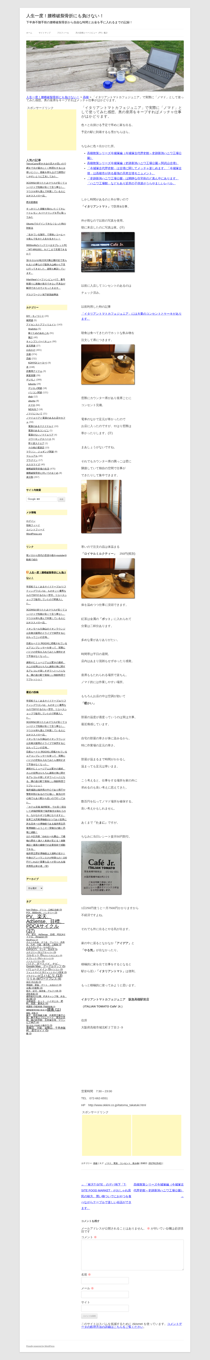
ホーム (29, 33)
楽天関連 (30, 345)
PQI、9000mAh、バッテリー (41, 913)
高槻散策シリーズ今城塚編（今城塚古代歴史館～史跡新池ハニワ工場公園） (159, 1190)
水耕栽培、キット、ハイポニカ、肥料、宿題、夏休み (44, 1002)
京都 (28, 354)
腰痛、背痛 (32, 1013)
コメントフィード (35, 529)
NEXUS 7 (33, 409)
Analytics (32, 328)
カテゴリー (33, 952)
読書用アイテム (34, 371)
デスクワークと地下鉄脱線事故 (42, 294)
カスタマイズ (33, 464)
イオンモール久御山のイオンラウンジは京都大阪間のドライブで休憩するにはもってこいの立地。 (45, 633)
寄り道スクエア (36, 443)
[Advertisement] (106, 1135)
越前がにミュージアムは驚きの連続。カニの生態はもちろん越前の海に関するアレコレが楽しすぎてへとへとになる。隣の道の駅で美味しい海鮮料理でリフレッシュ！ (45, 671)
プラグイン (32, 460)
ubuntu (31, 400)
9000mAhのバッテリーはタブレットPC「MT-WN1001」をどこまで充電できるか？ (46, 249)
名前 (86, 1274)
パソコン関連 (35, 392)
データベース (47, 958)
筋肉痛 (40, 1006)
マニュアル (32, 456)
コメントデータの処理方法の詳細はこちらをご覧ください (131, 1325)
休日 (30, 982)
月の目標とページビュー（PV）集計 (91, 33)
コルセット (34, 955)
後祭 (38, 988)
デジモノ (30, 379)
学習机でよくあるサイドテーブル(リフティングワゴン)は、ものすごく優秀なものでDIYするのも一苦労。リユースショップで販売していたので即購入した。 (46, 595)
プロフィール (63, 33)
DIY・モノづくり (35, 316)
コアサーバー (48, 952)
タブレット (33, 958)
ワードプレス (50, 978)
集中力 (47, 1025)
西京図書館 (32, 202)
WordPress (32, 940)
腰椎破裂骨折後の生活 (37, 468)
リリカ (33, 978)
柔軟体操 (32, 994)
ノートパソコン (35, 961)
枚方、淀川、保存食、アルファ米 (43, 991)
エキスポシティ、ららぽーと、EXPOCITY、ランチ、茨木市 (41, 948)
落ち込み (31, 1025)
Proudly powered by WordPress (40, 1346)
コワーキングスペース (39, 439)
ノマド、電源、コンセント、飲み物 (122, 1163)
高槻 (95, 1163)
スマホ (31, 405)
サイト (85, 1302)
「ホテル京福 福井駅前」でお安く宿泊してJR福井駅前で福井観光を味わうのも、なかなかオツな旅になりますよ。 (46, 811)
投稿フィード (33, 525)
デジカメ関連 (35, 388)
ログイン (30, 521)
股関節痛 (50, 1007)
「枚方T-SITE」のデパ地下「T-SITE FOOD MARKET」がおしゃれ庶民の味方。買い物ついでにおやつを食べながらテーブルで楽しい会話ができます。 (106, 1196)
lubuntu (32, 384)
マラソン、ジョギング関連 (40, 451)
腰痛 (54, 1009)
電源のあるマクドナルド (40, 426)
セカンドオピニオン (52, 955)
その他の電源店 (36, 447)
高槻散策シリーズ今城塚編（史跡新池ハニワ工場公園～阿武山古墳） (133, 163)
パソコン (57, 969)
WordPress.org (34, 533)
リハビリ (51, 975)
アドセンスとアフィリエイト (41, 324)
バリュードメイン (38, 969)
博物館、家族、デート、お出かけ (43, 985)
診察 (39, 1025)
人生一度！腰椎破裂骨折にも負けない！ (65, 15)
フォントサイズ (35, 972)
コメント (89, 1237)
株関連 (29, 320)
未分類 (29, 477)
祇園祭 (31, 1006)
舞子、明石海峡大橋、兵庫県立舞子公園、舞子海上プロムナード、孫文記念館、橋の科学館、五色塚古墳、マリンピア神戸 (45, 1019)
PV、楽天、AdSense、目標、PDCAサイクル (45, 923)
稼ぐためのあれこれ (38, 333)
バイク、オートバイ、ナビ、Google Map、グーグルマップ (45, 965)
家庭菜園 (30, 375)
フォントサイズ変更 (55, 972)
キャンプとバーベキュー (39, 341)
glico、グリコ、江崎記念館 (47, 910)
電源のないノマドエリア (40, 434)
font (29, 910)
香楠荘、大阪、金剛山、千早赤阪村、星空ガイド (46, 1029)
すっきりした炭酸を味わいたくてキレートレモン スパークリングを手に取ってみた (46, 213)
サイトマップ (45, 33)
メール (87, 1288)
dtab (30, 396)
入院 (37, 982)
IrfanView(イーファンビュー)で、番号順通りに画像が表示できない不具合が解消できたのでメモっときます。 (45, 283)
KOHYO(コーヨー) (37, 362)
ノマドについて (34, 413)
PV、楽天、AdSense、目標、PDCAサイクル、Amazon (45, 935)
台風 (30, 988)
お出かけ (30, 350)
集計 (30, 337)
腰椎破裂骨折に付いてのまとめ (42, 473)
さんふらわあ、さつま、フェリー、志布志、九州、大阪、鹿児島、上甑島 (45, 943)
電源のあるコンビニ (38, 430)
